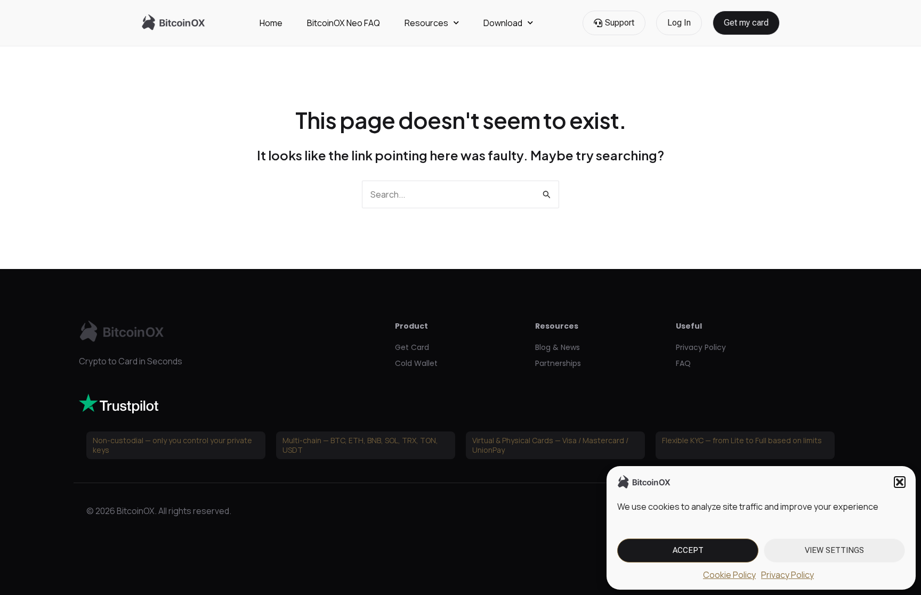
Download (502, 23)
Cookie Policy (729, 575)
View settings (834, 550)
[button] (899, 482)
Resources (426, 23)
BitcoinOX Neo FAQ (343, 23)
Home (271, 23)
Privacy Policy (787, 575)
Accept (688, 550)
